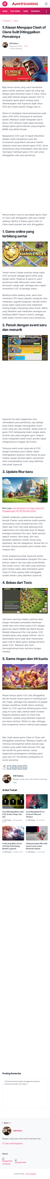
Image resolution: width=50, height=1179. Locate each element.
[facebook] (9, 767)
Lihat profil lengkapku (13, 1143)
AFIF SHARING (31, 1174)
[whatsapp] (19, 767)
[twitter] (14, 767)
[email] (25, 767)
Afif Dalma (17, 1131)
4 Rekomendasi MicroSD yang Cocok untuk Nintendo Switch (36, 846)
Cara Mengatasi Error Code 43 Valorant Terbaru (35, 814)
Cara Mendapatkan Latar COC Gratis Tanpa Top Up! (13, 814)
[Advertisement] (25, 185)
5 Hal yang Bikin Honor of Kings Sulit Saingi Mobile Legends (12, 846)
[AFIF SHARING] (25, 4)
